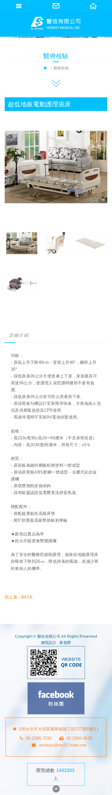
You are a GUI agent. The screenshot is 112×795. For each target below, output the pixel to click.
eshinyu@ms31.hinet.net (62, 745)
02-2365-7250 (39, 738)
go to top (56, 788)
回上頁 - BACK (19, 597)
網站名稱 (56, 23)
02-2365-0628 (79, 738)
